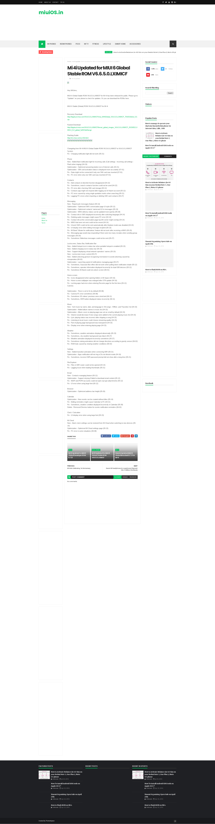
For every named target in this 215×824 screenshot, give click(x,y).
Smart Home (120, 44)
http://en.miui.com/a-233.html (77, 138)
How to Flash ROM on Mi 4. (156, 270)
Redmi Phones (66, 44)
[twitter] (166, 2)
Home (40, 2)
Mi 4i (70, 450)
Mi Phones (51, 44)
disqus (125, 477)
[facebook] (163, 2)
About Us (47, 2)
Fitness (95, 44)
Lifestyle (107, 44)
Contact (55, 2)
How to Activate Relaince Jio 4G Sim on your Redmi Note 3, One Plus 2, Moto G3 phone (132, 52)
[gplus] (175, 2)
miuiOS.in (51, 12)
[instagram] (172, 2)
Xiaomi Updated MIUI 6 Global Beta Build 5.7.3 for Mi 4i (125, 455)
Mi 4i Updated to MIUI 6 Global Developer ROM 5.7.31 (77, 455)
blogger (117, 477)
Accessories (135, 44)
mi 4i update (76, 61)
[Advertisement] (135, 22)
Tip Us (62, 2)
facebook (133, 477)
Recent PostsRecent (151, 156)
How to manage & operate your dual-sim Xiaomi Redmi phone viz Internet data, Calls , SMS (158, 126)
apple (170, 52)
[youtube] (169, 2)
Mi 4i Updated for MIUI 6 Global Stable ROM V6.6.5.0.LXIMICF (101, 455)
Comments (168, 156)
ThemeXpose (50, 821)
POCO (78, 44)
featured (94, 52)
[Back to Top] (175, 821)
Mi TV (86, 44)
